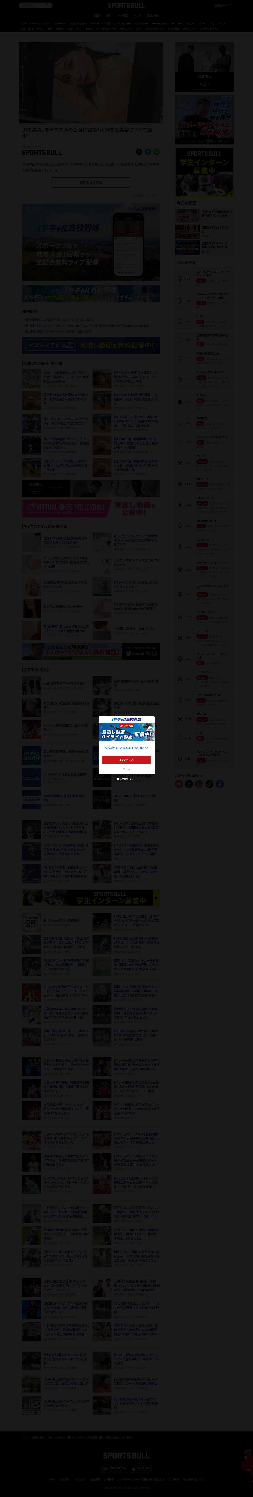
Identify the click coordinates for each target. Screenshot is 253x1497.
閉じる (126, 769)
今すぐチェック (126, 760)
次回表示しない (126, 779)
